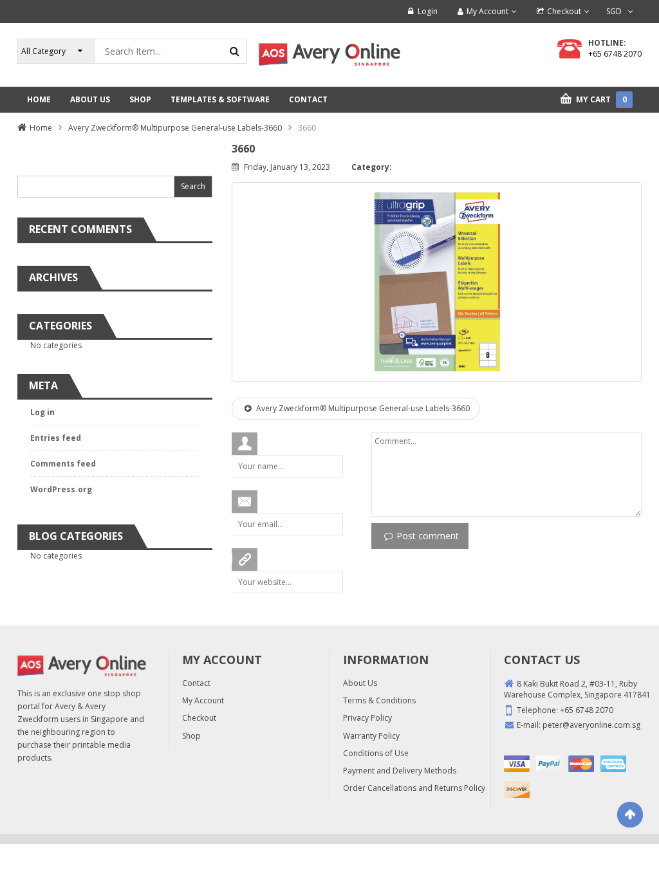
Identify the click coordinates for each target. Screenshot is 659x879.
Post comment (427, 536)
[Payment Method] (517, 763)
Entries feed (55, 437)
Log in (42, 412)
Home (41, 127)
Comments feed (63, 463)
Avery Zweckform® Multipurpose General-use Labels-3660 (175, 127)
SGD (614, 11)
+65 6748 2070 (615, 53)
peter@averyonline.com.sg (591, 724)
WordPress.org (61, 489)
